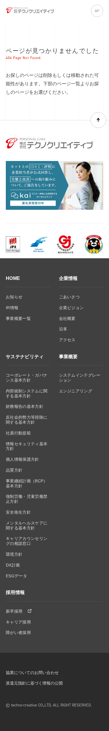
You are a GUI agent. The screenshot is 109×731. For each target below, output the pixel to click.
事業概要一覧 (18, 318)
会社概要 (67, 318)
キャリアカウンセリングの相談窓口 (26, 541)
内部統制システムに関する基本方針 (26, 393)
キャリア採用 (18, 622)
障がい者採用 (18, 632)
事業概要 (68, 356)
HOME (13, 278)
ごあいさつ (69, 297)
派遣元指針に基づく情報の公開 (34, 683)
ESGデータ (16, 576)
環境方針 (14, 554)
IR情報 (12, 307)
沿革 (63, 329)
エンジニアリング (75, 391)
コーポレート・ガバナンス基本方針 (26, 377)
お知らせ (14, 297)
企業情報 (68, 278)
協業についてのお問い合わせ (32, 672)
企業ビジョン (71, 307)
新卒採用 (15, 611)
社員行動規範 (18, 433)
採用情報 (15, 592)
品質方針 (14, 470)
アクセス (67, 339)
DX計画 (13, 565)
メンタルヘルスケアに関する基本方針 (26, 525)
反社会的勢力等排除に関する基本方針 (26, 420)
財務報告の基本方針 (24, 406)
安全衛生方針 (18, 512)
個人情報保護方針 (22, 459)
